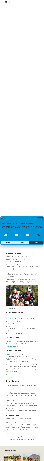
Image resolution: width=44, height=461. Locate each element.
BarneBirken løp (9, 385)
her (22, 333)
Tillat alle (36, 242)
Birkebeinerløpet (9, 354)
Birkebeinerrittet (31, 273)
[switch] (16, 235)
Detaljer (39, 239)
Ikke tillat (8, 242)
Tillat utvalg (22, 242)
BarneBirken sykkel (10, 318)
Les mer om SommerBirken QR (12, 346)
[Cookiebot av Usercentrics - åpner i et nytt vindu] (38, 218)
